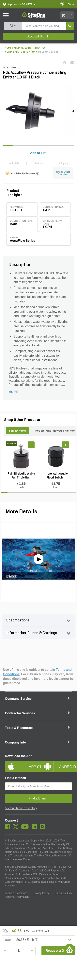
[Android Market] (56, 763)
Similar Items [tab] (17, 430)
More (13, 392)
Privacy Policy (41, 893)
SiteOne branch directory (21, 808)
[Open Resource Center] (69, 949)
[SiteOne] (34, 17)
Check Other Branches (63, 173)
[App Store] (20, 763)
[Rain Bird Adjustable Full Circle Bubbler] (21, 456)
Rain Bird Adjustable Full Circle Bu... (21, 475)
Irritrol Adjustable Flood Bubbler (56, 475)
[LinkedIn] (35, 828)
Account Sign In (38, 36)
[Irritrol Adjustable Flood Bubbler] (55, 456)
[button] (20, 4)
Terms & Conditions (16, 893)
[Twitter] (16, 828)
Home (8, 48)
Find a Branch (15, 778)
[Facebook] (8, 828)
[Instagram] (43, 828)
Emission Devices (48, 51)
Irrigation (39, 48)
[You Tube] (26, 828)
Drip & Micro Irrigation (21, 51)
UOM (8, 939)
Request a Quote (58, 950)
